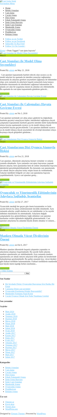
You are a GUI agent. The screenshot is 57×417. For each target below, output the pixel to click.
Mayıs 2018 (10, 321)
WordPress (41, 413)
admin (11, 70)
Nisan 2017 (10, 352)
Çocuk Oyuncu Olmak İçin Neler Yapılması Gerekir (27, 296)
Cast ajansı (9, 13)
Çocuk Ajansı (11, 15)
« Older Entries (6, 271)
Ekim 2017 (10, 338)
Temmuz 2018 (11, 316)
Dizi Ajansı (10, 17)
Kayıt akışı (9, 404)
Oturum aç (9, 402)
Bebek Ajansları (12, 10)
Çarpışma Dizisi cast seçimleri (17, 289)
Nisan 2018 (10, 323)
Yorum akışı (10, 407)
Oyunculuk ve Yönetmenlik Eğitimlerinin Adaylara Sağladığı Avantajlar (28, 194)
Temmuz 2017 (11, 345)
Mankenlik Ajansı (12, 27)
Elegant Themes (18, 413)
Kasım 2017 (10, 335)
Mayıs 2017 (10, 350)
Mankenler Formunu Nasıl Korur (19, 293)
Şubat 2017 (10, 357)
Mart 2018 (9, 326)
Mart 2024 (9, 311)
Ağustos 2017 (11, 343)
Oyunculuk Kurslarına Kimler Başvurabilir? (23, 291)
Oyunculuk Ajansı (13, 29)
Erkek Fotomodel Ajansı (15, 20)
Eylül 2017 (10, 340)
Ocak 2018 (10, 331)
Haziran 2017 (11, 347)
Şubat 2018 (10, 328)
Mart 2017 (9, 355)
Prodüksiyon (10, 32)
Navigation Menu (7, 3)
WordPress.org (11, 409)
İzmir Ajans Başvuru (14, 22)
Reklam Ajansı (11, 34)
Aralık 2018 (10, 314)
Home (7, 8)
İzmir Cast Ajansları (13, 25)
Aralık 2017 (10, 333)
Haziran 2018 (11, 319)
